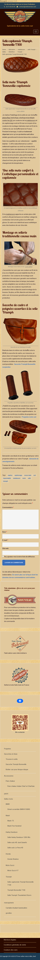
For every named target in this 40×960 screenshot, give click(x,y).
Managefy (4, 1)
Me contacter (20, 732)
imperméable (7, 478)
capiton (10, 475)
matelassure (21, 49)
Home (4, 49)
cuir (35, 475)
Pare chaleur (10, 781)
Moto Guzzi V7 (12, 871)
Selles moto (8, 799)
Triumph (19, 52)
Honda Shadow (13, 859)
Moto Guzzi (10, 865)
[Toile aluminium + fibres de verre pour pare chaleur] (20, 600)
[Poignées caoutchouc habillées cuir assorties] (20, 385)
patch (6, 794)
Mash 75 (10, 821)
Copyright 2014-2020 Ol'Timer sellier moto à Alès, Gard (19, 956)
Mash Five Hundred (14, 826)
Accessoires (8, 776)
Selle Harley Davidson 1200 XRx (18, 837)
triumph (5, 481)
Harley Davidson (11, 832)
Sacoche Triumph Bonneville (16, 764)
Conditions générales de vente (15, 945)
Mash (8, 816)
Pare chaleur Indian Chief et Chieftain (21, 786)
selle (29, 478)
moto (24, 478)
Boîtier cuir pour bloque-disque (17, 769)
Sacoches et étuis (10, 754)
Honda (8, 854)
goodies (9, 913)
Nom (4, 532)
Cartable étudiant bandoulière (16, 908)
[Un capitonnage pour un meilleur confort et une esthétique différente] (20, 194)
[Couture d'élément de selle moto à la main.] (20, 253)
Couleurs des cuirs (10, 950)
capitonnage (18, 475)
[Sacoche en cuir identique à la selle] (20, 331)
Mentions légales (10, 940)
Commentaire (8, 507)
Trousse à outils (12, 759)
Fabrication (12, 49)
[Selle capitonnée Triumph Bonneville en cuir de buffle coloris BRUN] (20, 99)
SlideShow (12, 52)
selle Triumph (31, 49)
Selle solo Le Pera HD (15, 848)
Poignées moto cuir (29, 417)
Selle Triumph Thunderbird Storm (19, 895)
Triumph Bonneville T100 (16, 890)
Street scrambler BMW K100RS (18, 809)
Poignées (7, 749)
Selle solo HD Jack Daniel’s (17, 842)
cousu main (27, 475)
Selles (4, 52)
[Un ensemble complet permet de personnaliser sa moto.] (20, 433)
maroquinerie (9, 903)
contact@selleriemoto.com (27, 6)
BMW (8, 804)
